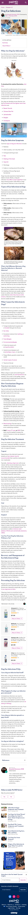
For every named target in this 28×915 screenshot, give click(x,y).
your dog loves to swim (8, 589)
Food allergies (7, 339)
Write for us (10, 904)
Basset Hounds (7, 108)
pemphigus (8, 352)
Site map (18, 908)
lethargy (9, 703)
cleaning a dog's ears (13, 463)
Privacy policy (21, 906)
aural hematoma (19, 374)
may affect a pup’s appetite (14, 180)
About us (4, 904)
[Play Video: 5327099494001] (14, 129)
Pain (4, 156)
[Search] (25, 2)
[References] (14, 760)
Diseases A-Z (9, 7)
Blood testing (7, 423)
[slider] (13, 136)
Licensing (24, 904)
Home (2, 7)
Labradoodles (7, 114)
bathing (20, 334)
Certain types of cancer (10, 360)
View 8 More (6, 46)
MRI (19, 430)
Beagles (5, 117)
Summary (5, 43)
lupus (13, 352)
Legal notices (11, 908)
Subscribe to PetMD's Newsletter (9, 886)
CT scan (13, 430)
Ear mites (6, 331)
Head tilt (5, 162)
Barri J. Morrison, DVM (11, 16)
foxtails (7, 328)
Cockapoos (6, 121)
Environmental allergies (10, 342)
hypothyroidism (9, 347)
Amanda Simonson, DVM (13, 14)
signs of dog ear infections (14, 144)
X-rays (8, 430)
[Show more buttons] (25, 136)
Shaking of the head (9, 159)
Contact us (17, 904)
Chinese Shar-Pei (8, 111)
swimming (6, 336)
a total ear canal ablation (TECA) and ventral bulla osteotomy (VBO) (14, 531)
